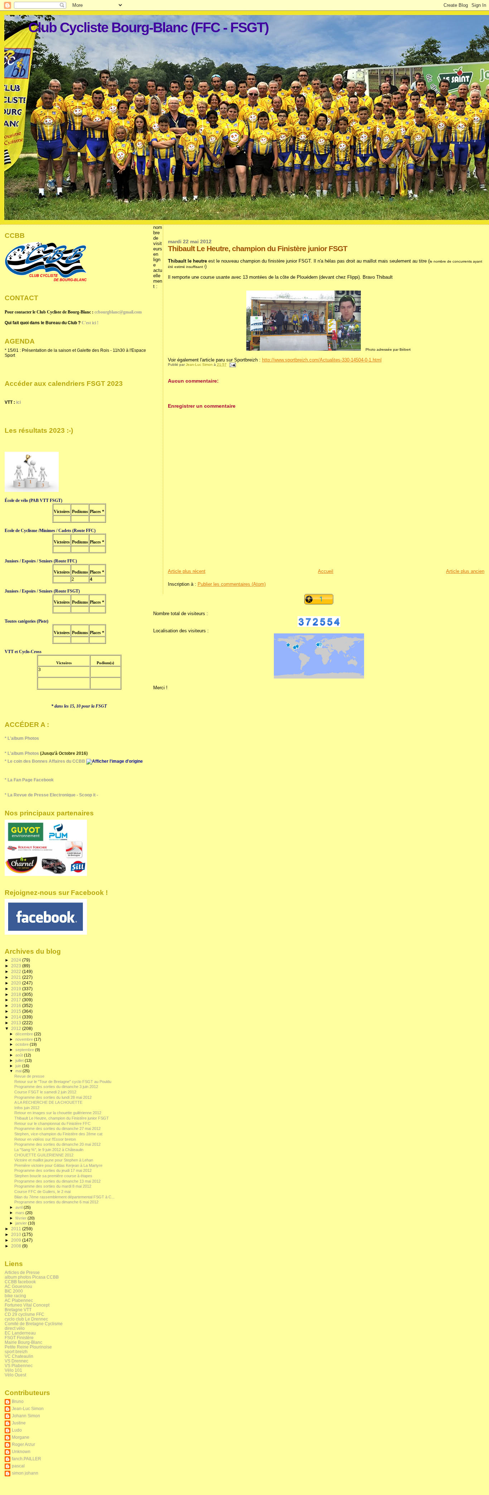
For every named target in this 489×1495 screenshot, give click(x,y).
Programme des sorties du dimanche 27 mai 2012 (57, 1128)
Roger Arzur (23, 1444)
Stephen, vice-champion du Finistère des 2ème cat (58, 1134)
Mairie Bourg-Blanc (23, 1342)
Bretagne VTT (18, 1309)
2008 (16, 1246)
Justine (19, 1422)
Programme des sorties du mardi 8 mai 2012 (52, 1186)
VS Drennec (16, 1361)
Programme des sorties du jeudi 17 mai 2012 (53, 1170)
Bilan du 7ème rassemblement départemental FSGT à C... (64, 1197)
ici (18, 402)
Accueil (325, 571)
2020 (16, 983)
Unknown (21, 1451)
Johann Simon (26, 1415)
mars (20, 1213)
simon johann (25, 1473)
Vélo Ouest (15, 1374)
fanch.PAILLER (26, 1458)
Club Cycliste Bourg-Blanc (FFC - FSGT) (148, 27)
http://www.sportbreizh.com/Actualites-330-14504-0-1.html (322, 360)
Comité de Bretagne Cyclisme (34, 1323)
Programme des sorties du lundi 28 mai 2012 (53, 1097)
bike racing (15, 1295)
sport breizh (16, 1351)
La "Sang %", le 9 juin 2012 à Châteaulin (48, 1149)
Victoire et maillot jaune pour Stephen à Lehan (53, 1160)
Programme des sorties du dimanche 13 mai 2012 (57, 1181)
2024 (16, 960)
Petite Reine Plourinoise (28, 1347)
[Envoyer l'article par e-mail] (232, 364)
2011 (16, 1228)
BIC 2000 (14, 1291)
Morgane (20, 1437)
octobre (22, 1044)
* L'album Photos (22, 738)
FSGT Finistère (19, 1337)
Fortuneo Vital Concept (27, 1305)
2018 (16, 994)
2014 (16, 1017)
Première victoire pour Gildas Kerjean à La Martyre (58, 1165)
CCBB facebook (20, 1281)
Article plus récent (186, 571)
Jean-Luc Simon (28, 1408)
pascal (18, 1465)
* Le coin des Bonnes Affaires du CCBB (45, 761)
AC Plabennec (19, 1300)
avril (19, 1207)
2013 (16, 1022)
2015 (16, 1011)
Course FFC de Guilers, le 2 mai (42, 1191)
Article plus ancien (465, 571)
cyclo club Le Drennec (26, 1319)
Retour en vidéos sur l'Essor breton (45, 1139)
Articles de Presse (22, 1272)
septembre (25, 1050)
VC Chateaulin (19, 1356)
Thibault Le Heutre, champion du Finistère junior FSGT (61, 1118)
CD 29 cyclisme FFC (24, 1314)
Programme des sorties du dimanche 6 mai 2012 (56, 1202)
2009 (16, 1240)
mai (19, 1071)
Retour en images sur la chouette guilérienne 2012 (57, 1113)
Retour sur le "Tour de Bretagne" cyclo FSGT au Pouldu (62, 1081)
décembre (24, 1034)
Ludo (17, 1430)
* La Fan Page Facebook (29, 779)
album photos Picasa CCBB (32, 1277)
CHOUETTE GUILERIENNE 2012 (43, 1155)
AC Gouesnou (18, 1286)
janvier (21, 1223)
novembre (24, 1039)
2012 (16, 1028)
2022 (16, 971)
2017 (16, 999)
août (19, 1055)
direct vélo (15, 1328)
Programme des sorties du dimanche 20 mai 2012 (57, 1144)
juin (18, 1066)
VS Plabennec (19, 1365)
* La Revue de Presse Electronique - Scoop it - (51, 794)
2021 (16, 977)
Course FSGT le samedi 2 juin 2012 (45, 1092)
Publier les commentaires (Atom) (232, 584)
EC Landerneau (20, 1333)
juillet (20, 1060)
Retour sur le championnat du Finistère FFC (52, 1123)
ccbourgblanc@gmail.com (118, 312)
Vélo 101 (13, 1370)
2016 (16, 1005)
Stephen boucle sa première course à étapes (53, 1176)
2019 (16, 988)
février (21, 1218)
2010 (16, 1234)
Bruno (18, 1401)
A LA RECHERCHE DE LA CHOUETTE (48, 1102)
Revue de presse (29, 1076)
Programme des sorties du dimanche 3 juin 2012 (56, 1086)
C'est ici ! (90, 322)
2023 (16, 965)
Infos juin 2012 (26, 1108)
